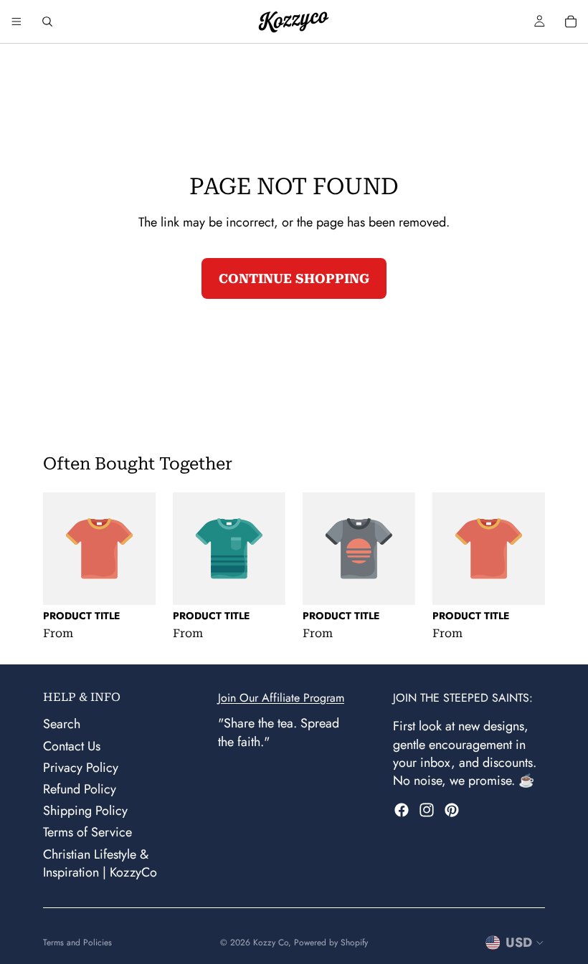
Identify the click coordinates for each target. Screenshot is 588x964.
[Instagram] (426, 810)
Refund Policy (79, 789)
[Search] (47, 21)
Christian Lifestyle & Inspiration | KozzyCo (100, 862)
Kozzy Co (270, 942)
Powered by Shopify (331, 942)
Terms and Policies (77, 942)
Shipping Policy (85, 810)
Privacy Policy (80, 767)
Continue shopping (294, 278)
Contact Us (71, 745)
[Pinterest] (451, 810)
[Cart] (571, 21)
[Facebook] (401, 810)
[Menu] (16, 21)
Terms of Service (87, 832)
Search (61, 724)
